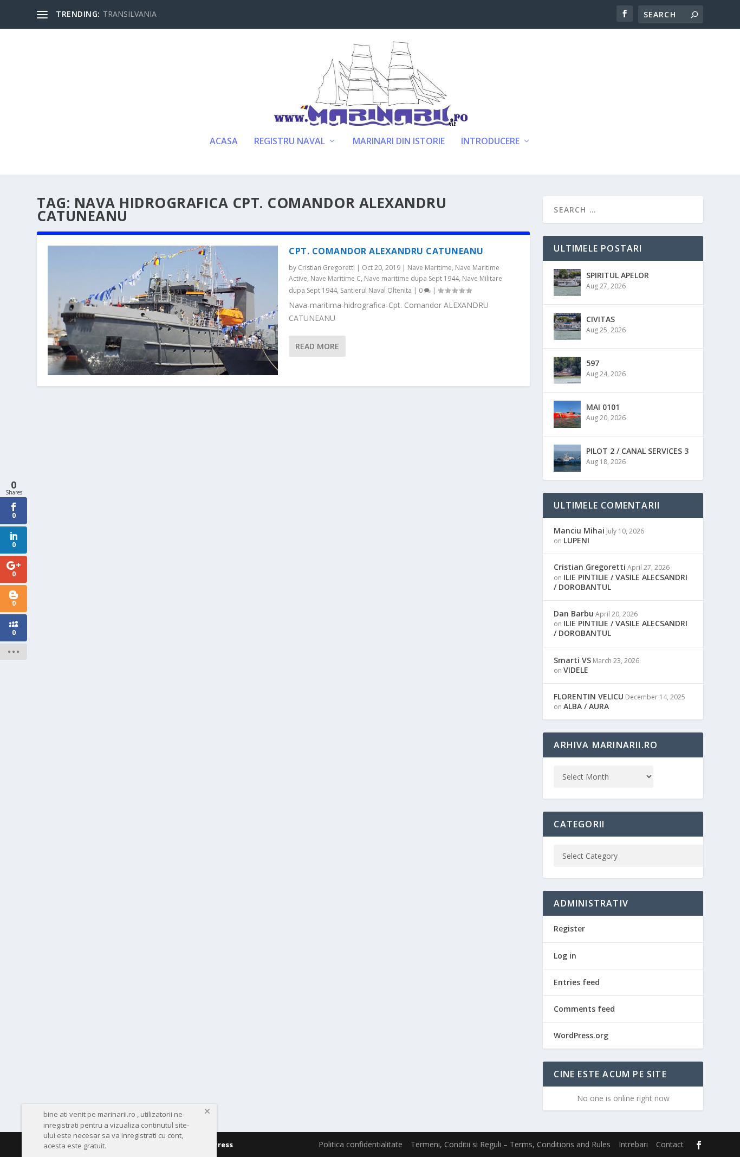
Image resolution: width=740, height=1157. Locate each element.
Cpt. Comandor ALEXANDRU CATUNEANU (386, 251)
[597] (567, 370)
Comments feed (584, 1009)
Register (569, 928)
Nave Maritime (429, 267)
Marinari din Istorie (399, 142)
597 (592, 363)
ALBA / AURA (586, 706)
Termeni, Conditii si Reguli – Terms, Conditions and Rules (511, 1144)
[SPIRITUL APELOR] (567, 282)
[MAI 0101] (567, 414)
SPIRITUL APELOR (617, 275)
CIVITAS (600, 319)
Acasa (224, 142)
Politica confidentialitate (361, 1144)
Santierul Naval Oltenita (376, 290)
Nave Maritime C (335, 278)
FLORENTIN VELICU (589, 696)
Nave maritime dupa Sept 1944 (411, 278)
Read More (317, 346)
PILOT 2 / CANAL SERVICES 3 (637, 451)
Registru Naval (289, 142)
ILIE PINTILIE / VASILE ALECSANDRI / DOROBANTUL (620, 582)
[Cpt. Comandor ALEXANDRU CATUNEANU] (163, 310)
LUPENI (576, 540)
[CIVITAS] (567, 326)
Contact (670, 1144)
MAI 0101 (603, 407)
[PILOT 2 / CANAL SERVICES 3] (567, 458)
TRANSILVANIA (130, 14)
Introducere (490, 142)
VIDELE (575, 670)
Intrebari (633, 1144)
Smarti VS (572, 660)
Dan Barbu (574, 613)
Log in (565, 955)
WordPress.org (581, 1035)
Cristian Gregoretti (326, 267)
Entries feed (577, 982)
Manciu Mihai (579, 530)
